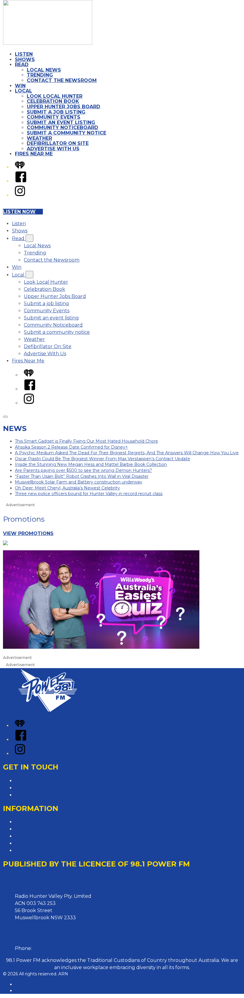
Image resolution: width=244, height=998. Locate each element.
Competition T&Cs (36, 829)
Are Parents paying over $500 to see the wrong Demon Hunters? (83, 470)
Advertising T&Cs (34, 836)
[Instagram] (20, 195)
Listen (24, 54)
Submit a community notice (66, 133)
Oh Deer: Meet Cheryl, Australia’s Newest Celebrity (67, 488)
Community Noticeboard (62, 127)
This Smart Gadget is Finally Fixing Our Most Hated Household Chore (86, 441)
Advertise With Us (53, 149)
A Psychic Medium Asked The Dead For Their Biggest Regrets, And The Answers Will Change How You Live (127, 452)
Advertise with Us (35, 788)
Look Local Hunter (54, 96)
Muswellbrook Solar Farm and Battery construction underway (78, 482)
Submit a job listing (56, 112)
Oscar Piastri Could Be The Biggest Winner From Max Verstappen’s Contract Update (102, 458)
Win (20, 86)
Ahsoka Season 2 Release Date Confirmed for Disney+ (71, 447)
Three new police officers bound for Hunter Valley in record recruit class (88, 493)
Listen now (19, 211)
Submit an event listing (61, 122)
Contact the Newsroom (62, 80)
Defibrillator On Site (58, 143)
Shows (25, 59)
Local (23, 91)
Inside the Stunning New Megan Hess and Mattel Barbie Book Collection (91, 464)
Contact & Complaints (40, 781)
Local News (44, 70)
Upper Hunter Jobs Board (63, 106)
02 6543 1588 (48, 948)
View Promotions (28, 533)
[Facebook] (21, 181)
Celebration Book (53, 101)
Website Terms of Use (40, 843)
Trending (40, 75)
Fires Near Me (34, 154)
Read (22, 64)
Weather (39, 138)
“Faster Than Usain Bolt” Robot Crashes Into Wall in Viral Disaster (81, 476)
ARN (20, 984)
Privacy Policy (31, 822)
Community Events (53, 117)
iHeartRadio (27, 990)
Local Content (32, 850)
